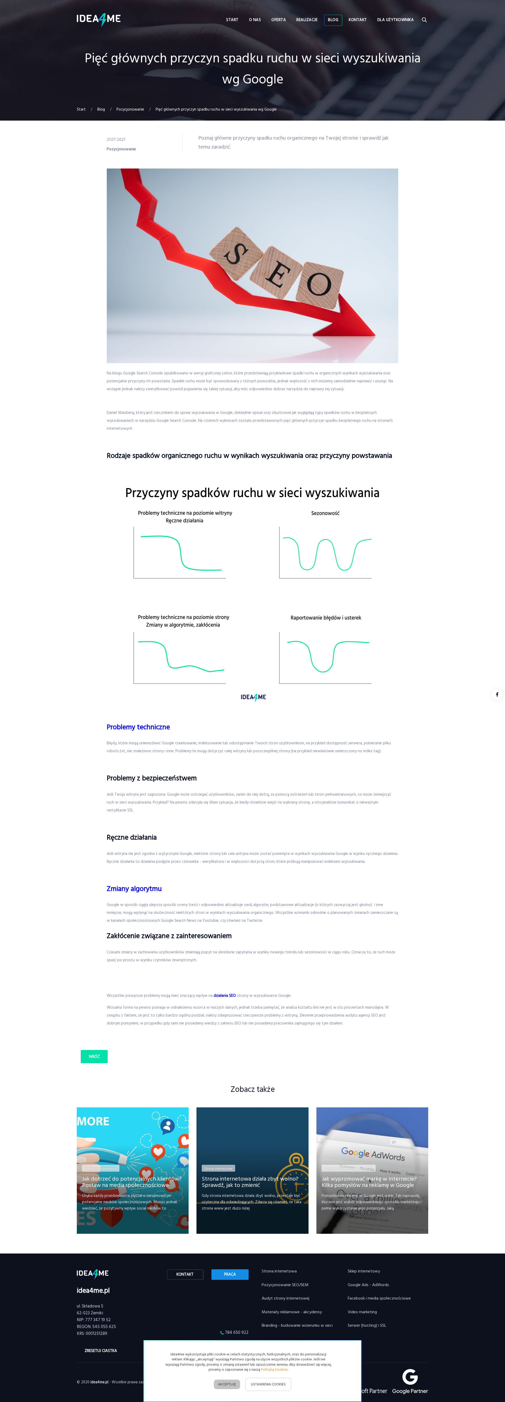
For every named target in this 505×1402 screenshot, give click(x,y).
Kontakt (185, 1274)
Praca (230, 1274)
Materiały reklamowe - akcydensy (292, 1312)
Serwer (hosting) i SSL (367, 1326)
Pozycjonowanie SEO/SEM (285, 1285)
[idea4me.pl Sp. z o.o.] (98, 20)
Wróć (94, 1057)
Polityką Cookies (274, 1370)
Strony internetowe (218, 1169)
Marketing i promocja (101, 1169)
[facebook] (497, 694)
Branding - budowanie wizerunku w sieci (297, 1326)
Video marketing (362, 1312)
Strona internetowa (279, 1271)
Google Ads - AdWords (368, 1285)
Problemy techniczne (138, 727)
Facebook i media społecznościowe (379, 1298)
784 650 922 (237, 1332)
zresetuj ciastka (101, 1351)
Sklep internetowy (364, 1271)
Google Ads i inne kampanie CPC (348, 1169)
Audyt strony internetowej (285, 1298)
